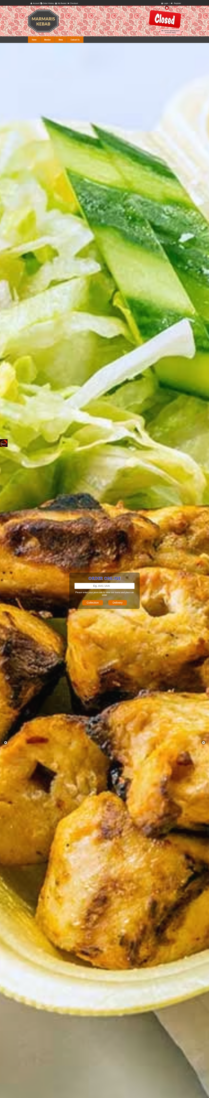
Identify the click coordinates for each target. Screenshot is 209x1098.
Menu (61, 39)
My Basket (62, 3)
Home (34, 39)
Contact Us (75, 39)
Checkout (74, 3)
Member (47, 39)
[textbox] (104, 586)
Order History (48, 3)
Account (36, 3)
